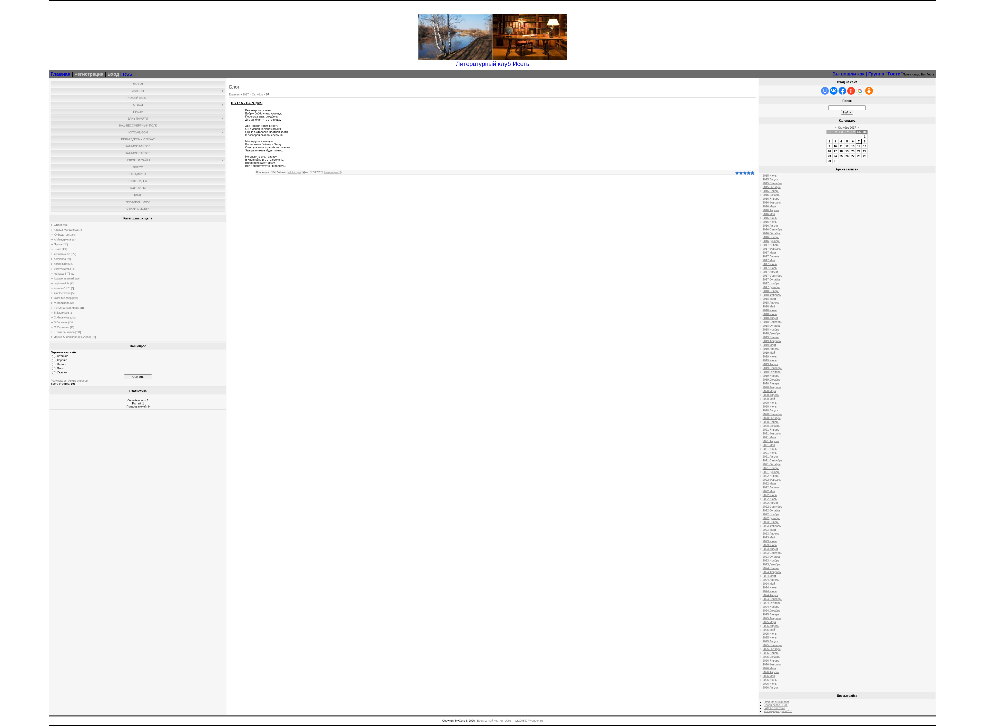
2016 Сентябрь (772, 229)
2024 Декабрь (771, 610)
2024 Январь (771, 568)
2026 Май (769, 675)
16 (829, 151)
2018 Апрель (771, 302)
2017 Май (769, 260)
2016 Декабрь (771, 241)
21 (858, 151)
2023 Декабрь (771, 564)
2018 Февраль (772, 294)
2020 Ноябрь (771, 421)
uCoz (508, 720)
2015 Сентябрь (772, 183)
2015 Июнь (770, 175)
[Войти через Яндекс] (851, 91)
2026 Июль (770, 683)
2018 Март (769, 298)
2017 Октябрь (772, 279)
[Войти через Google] (860, 91)
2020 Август (770, 410)
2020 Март (769, 391)
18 (841, 151)
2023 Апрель (771, 533)
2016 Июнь (770, 217)
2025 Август (770, 641)
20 (852, 151)
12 (847, 146)
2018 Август (770, 318)
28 (858, 156)
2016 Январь (771, 198)
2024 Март (769, 575)
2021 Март (769, 437)
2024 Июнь (770, 587)
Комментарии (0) (333, 172)
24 (835, 156)
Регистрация (89, 74)
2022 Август (770, 502)
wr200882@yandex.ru (529, 720)
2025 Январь (771, 614)
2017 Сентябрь (772, 275)
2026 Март (769, 668)
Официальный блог (776, 701)
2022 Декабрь (771, 518)
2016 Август (770, 225)
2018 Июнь (770, 310)
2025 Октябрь (772, 649)
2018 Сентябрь (772, 321)
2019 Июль (770, 360)
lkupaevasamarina (65, 278)
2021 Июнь (770, 448)
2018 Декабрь (771, 333)
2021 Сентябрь (772, 460)
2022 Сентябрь (772, 506)
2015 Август (770, 179)
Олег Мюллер (63, 297)
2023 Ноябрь (771, 560)
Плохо (61, 368)
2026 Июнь (770, 679)
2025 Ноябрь (771, 652)
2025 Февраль (772, 618)
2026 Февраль (772, 664)
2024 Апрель (771, 579)
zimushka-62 (62, 254)
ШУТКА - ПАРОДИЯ (246, 103)
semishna (60, 258)
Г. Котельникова (64, 332)
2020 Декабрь (771, 425)
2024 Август (770, 595)
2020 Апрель (771, 394)
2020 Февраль (772, 387)
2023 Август (770, 548)
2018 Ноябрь (771, 329)
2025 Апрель (771, 625)
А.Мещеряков (63, 239)
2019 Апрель (771, 348)
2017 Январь (771, 244)
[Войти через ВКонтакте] (834, 91)
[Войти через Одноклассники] (869, 91)
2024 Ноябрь (771, 606)
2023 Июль (770, 545)
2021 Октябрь (772, 464)
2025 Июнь (770, 633)
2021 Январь (771, 429)
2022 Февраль (772, 479)
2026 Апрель (771, 672)
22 (864, 151)
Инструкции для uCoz (778, 711)
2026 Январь (771, 660)
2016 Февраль (772, 202)
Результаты (58, 380)
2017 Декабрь (771, 287)
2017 (246, 94)
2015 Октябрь (772, 187)
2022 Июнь (770, 495)
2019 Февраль (772, 341)
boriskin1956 (62, 263)
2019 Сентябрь (772, 368)
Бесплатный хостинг (490, 720)
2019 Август (770, 364)
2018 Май (769, 306)
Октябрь (257, 94)
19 (847, 151)
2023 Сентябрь (772, 552)
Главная (234, 94)
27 (852, 156)
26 (847, 156)
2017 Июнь (770, 264)
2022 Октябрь (772, 510)
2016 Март (769, 206)
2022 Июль (770, 498)
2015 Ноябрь (771, 190)
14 (858, 146)
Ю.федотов (61, 234)
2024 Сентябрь (772, 599)
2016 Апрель (771, 210)
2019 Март (769, 344)
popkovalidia (61, 283)
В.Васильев (61, 312)
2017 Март (769, 252)
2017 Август (770, 271)
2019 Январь (771, 337)
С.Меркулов (62, 317)
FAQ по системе (774, 708)
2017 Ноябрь (771, 283)
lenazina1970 (62, 288)
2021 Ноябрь (771, 468)
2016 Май (769, 214)
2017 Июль (770, 267)
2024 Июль (770, 591)
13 (852, 146)
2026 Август (770, 687)
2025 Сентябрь (772, 645)
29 (864, 156)
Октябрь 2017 (847, 127)
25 (841, 156)
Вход (113, 74)
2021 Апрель (771, 441)
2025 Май (769, 629)
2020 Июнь (770, 402)
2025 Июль (770, 637)
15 (864, 146)
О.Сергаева (61, 327)
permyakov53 (62, 268)
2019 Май (769, 352)
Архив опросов (78, 380)
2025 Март (769, 622)
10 (835, 146)
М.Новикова (62, 302)
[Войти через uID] (825, 91)
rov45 (57, 249)
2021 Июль (770, 452)
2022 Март (769, 483)
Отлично (62, 355)
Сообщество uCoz (775, 704)
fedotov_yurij (294, 172)
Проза (58, 244)
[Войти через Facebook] (842, 91)
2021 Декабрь (771, 471)
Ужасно (62, 372)
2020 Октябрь (772, 418)
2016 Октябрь (772, 233)
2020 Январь (771, 383)
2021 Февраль (772, 433)
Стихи (58, 224)
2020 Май (769, 398)
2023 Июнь (770, 541)
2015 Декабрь (771, 194)
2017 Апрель (771, 256)
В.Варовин (60, 322)
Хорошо (62, 360)
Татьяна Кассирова (66, 307)
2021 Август (770, 456)
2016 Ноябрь (771, 237)
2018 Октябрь (772, 325)
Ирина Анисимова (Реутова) (72, 336)
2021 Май (769, 445)
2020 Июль (770, 406)
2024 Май (769, 583)
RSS (127, 74)
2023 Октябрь (772, 556)
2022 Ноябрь (771, 514)
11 (841, 146)
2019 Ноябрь (771, 375)
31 (835, 160)
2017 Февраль (772, 248)
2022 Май (769, 491)
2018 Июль (770, 314)
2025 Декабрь (771, 656)
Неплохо (62, 364)
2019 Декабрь (771, 379)
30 (829, 160)
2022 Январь (771, 475)
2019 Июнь (770, 356)
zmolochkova (62, 293)
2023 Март (769, 529)
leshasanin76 (62, 273)
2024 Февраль (772, 572)
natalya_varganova (66, 229)
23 (829, 156)
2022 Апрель (771, 487)
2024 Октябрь (772, 602)
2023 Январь (771, 522)
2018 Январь (771, 291)
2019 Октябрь (772, 371)
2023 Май (769, 537)
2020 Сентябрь (772, 414)
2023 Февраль (772, 525)
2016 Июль (770, 221)
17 (835, 151)
